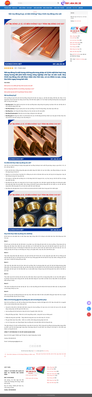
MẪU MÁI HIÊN (38, 8)
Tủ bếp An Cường (79, 59)
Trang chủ (7, 8)
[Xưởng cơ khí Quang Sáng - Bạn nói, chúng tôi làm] (9, 3)
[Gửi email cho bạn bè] (35, 346)
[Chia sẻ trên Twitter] (33, 346)
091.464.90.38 (78, 21)
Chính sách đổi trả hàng (32, 378)
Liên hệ (80, 8)
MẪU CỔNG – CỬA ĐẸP (25, 8)
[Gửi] (58, 3)
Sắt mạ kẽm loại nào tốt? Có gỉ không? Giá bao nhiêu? (18, 92)
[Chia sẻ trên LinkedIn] (40, 346)
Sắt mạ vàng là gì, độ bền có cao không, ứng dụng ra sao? (19, 88)
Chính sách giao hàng (31, 375)
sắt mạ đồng (46, 350)
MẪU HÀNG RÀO (47, 8)
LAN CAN (68, 8)
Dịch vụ (14, 8)
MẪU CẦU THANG (59, 8)
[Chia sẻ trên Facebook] (30, 346)
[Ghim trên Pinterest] (37, 346)
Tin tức (74, 8)
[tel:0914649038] (79, 30)
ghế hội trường (76, 54)
